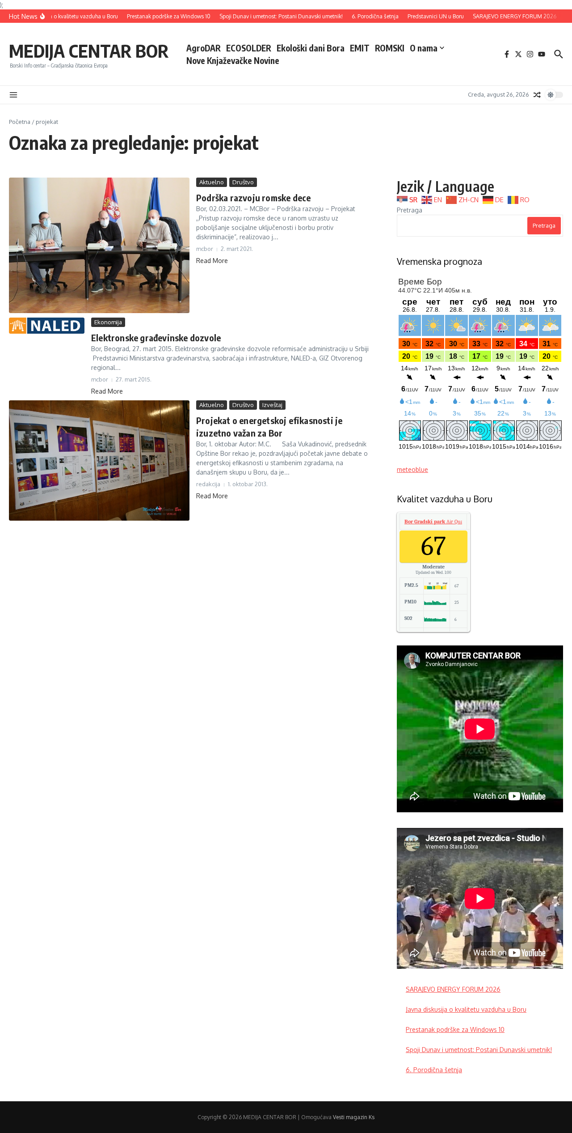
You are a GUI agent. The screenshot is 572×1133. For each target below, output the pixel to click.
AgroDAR (203, 47)
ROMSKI (389, 47)
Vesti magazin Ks (353, 1117)
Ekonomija (108, 322)
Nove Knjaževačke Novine (232, 60)
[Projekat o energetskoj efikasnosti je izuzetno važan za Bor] (99, 460)
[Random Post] (537, 94)
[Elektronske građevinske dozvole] (46, 326)
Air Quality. (437, 521)
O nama (423, 47)
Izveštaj (272, 404)
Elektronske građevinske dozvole (156, 337)
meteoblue (412, 469)
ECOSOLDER (248, 47)
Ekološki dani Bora (311, 47)
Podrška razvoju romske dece (253, 197)
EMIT (360, 47)
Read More (212, 260)
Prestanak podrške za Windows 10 (455, 1029)
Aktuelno (211, 182)
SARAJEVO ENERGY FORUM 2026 (453, 989)
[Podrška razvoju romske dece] (99, 245)
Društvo (243, 182)
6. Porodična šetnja (434, 1070)
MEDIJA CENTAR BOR (88, 50)
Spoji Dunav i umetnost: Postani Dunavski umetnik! (479, 1049)
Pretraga (409, 210)
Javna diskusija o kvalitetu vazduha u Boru (466, 1009)
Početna (19, 121)
